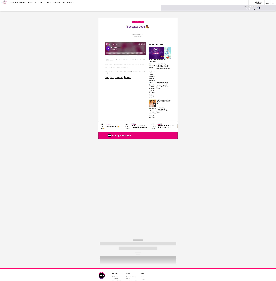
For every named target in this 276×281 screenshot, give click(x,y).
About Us (115, 273)
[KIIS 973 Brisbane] (6, 2)
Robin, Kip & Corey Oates (18, 3)
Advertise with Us (68, 3)
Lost (112, 77)
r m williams (127, 77)
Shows (30, 3)
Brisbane (143, 279)
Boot (107, 77)
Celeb (41, 3)
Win (36, 3)
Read (142, 273)
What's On (57, 3)
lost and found (119, 77)
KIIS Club (48, 3)
